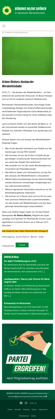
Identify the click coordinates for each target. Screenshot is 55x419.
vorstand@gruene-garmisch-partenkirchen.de (26, 396)
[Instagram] (26, 403)
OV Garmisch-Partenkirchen (15, 32)
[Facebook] (21, 403)
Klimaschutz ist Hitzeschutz (17, 303)
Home (10, 409)
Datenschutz (24, 416)
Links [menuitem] (32, 403)
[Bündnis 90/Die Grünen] (7, 10)
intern (33, 416)
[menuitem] (10, 409)
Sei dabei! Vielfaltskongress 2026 (20, 261)
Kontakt (17, 409)
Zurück (22, 244)
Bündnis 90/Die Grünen (30, 9)
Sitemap (26, 409)
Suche (34, 409)
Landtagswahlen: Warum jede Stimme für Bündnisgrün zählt (27, 280)
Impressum (43, 409)
